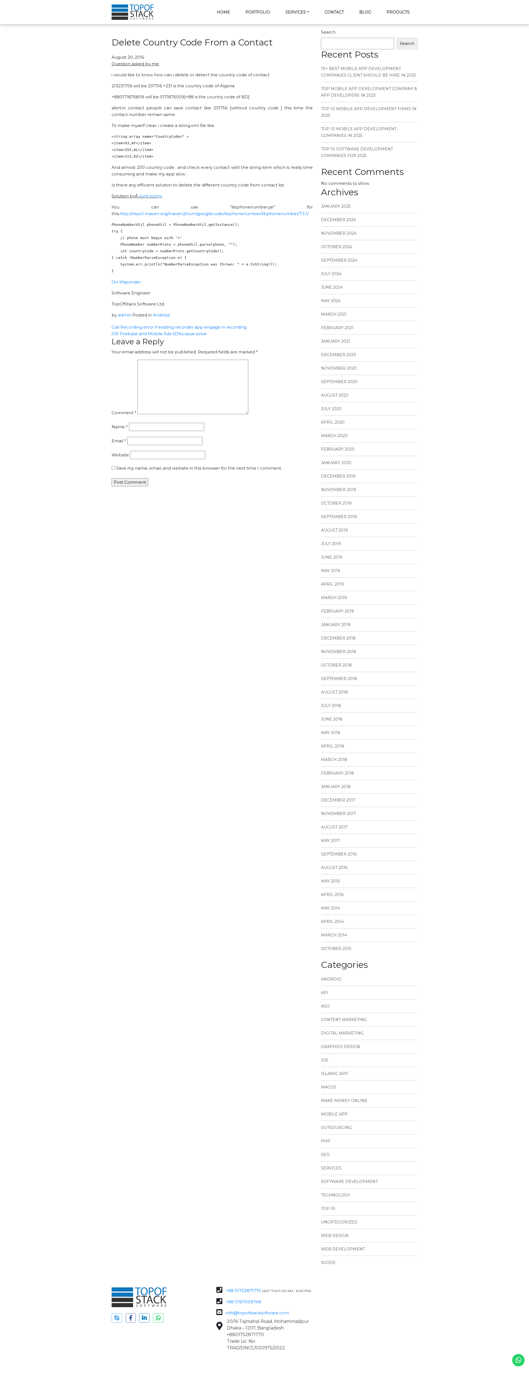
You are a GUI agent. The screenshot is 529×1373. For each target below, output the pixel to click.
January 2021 (335, 341)
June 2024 (332, 287)
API (324, 992)
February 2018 (337, 773)
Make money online (344, 1100)
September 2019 (339, 516)
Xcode (328, 1262)
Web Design (335, 1235)
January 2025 (335, 206)
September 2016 (339, 854)
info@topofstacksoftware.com (257, 1312)
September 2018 (339, 678)
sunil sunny (150, 196)
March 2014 (334, 935)
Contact (334, 12)
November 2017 (338, 813)
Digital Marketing (342, 1033)
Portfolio (257, 12)
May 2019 (330, 570)
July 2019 (331, 543)
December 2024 (338, 219)
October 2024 (336, 246)
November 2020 (339, 368)
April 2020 (333, 422)
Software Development (349, 1181)
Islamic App (334, 1073)
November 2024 (339, 233)
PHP (325, 1141)
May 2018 (330, 732)
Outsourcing (336, 1127)
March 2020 (334, 435)
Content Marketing (344, 1019)
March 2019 (334, 597)
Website (120, 454)
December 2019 (338, 476)
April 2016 (332, 894)
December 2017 (338, 800)
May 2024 (331, 300)
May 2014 (330, 908)
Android (161, 315)
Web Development (343, 1249)
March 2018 (334, 759)
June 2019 (331, 557)
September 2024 (339, 260)
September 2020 (339, 381)
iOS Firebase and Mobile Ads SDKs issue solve (159, 333)
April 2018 (332, 746)
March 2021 (334, 314)
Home (223, 12)
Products (398, 12)
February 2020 (338, 449)
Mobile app (334, 1114)
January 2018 (336, 786)
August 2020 (335, 395)
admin (124, 315)
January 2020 (336, 462)
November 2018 (338, 651)
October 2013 (336, 948)
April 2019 (332, 584)
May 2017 (330, 840)
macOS (328, 1087)
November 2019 (338, 489)
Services (295, 12)
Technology (335, 1195)
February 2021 (337, 327)
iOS (324, 1060)
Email (119, 440)
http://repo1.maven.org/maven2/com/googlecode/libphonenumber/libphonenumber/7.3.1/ (214, 213)
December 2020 (338, 354)
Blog (365, 12)
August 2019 (334, 530)
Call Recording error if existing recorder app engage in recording (179, 327)
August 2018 (334, 692)
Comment (124, 412)
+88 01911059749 (243, 1301)
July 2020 (331, 408)
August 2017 (334, 827)
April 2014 (332, 921)
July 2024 (331, 273)
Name (120, 426)
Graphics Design (340, 1046)
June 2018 (331, 719)
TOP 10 (328, 1208)
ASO (325, 1006)
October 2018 (336, 665)
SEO (325, 1154)
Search (328, 32)
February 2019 (337, 611)
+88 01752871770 (243, 1290)
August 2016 (334, 867)
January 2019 (335, 624)
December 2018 (338, 638)
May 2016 (330, 881)
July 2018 (331, 705)
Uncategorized (339, 1222)
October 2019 (336, 503)
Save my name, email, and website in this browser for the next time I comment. (199, 468)
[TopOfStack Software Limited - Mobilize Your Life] (133, 12)
